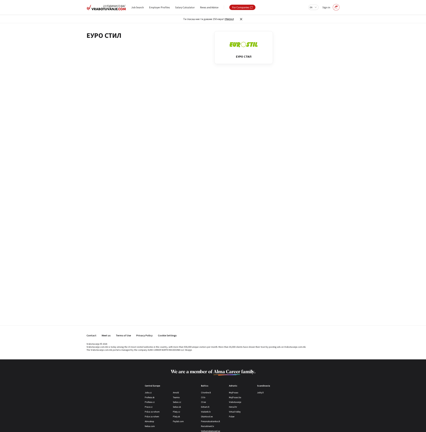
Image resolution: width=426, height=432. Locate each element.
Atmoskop (149, 421)
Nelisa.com (150, 426)
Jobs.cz (148, 392)
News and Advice (209, 7)
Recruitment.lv (207, 426)
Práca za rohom (152, 411)
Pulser (231, 416)
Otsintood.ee (207, 416)
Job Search (137, 7)
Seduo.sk (177, 407)
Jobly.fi (260, 392)
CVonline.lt (206, 392)
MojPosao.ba (235, 397)
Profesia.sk (149, 397)
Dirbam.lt (205, 407)
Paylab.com (178, 421)
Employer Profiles (159, 7)
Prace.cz (148, 407)
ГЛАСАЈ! (229, 19)
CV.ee (203, 402)
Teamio (176, 397)
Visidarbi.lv (206, 411)
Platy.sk (176, 416)
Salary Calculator (185, 7)
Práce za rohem (152, 416)
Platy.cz (176, 411)
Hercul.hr (233, 407)
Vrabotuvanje (235, 402)
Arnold (176, 392)
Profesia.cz (150, 402)
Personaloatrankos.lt (210, 421)
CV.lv (203, 397)
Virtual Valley (235, 411)
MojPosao (233, 392)
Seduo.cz (177, 402)
